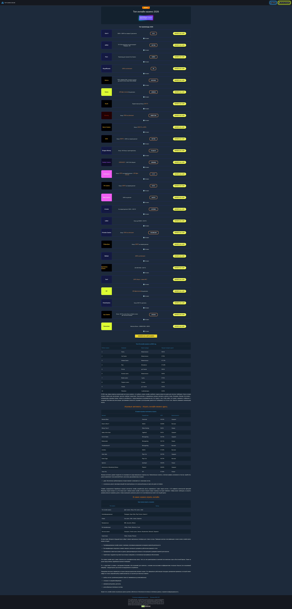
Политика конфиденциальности (140, 597)
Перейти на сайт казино (146, 336)
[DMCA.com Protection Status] (146, 606)
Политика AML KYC (155, 597)
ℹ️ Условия (146, 38)
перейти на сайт (180, 33)
